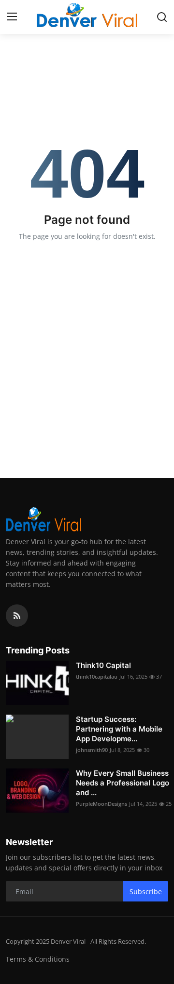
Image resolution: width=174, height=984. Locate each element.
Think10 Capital (103, 665)
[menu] (12, 17)
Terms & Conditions (38, 959)
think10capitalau (96, 676)
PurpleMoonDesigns (101, 803)
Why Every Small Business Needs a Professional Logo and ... (122, 782)
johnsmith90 (92, 749)
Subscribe (146, 891)
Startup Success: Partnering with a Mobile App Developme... (119, 729)
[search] (162, 17)
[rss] (17, 615)
